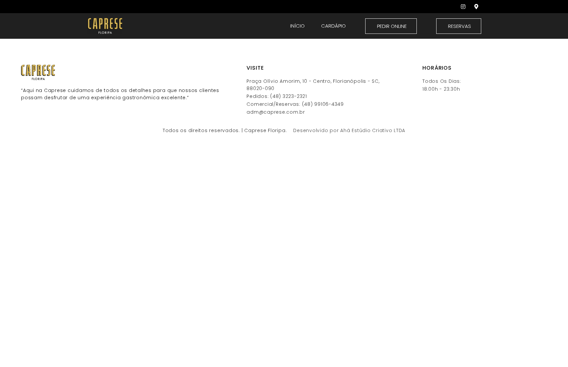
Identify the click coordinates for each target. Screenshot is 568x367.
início (297, 25)
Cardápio (333, 25)
